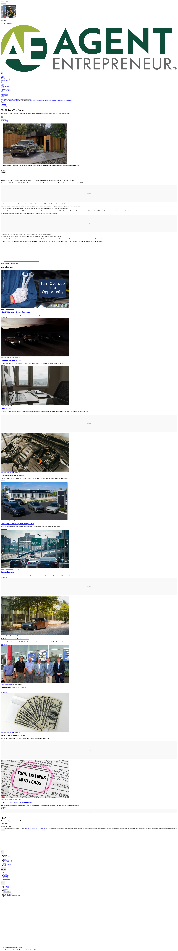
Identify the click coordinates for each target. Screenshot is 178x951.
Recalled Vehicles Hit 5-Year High (13, 475)
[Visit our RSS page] (4, 818)
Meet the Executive (5, 86)
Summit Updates (4, 94)
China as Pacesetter (8, 572)
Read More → (4, 317)
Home (2, 106)
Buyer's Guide (27, 99)
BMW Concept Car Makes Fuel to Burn (15, 639)
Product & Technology (6, 89)
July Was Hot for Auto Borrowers (13, 735)
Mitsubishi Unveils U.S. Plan (11, 360)
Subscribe (3, 23)
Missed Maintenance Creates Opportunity (16, 312)
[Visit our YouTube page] (5, 818)
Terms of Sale (16, 949)
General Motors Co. (8, 261)
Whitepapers (9, 99)
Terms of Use (10, 949)
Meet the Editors (9, 100)
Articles (13, 1)
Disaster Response (5, 78)
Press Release (68, 100)
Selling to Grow (6, 408)
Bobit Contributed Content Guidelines (57, 100)
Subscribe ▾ (3, 4)
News (10, 1)
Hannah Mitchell (9, 357)
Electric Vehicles (24, 261)
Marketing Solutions (44, 100)
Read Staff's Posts (4, 120)
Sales (2, 91)
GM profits (30, 261)
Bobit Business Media (35, 100)
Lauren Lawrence (10, 309)
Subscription (3, 100)
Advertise (15, 100)
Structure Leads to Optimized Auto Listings (16, 802)
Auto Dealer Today (14, 263)
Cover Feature (6, 1)
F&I (1, 81)
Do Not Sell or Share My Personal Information (29, 949)
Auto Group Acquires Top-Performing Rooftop (17, 524)
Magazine (14, 99)
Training (2, 96)
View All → (3, 808)
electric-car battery (17, 261)
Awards (2, 76)
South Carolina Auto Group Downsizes (14, 687)
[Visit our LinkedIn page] (1, 818)
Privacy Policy (4, 949)
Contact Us (20, 100)
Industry (2, 84)
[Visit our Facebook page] (2, 818)
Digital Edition (9, 23)
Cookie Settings (26, 100)
